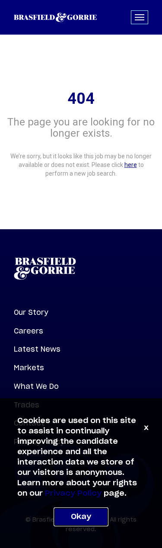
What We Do (36, 386)
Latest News (37, 349)
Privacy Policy (73, 493)
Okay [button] (81, 516)
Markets (29, 367)
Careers (28, 331)
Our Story (31, 312)
